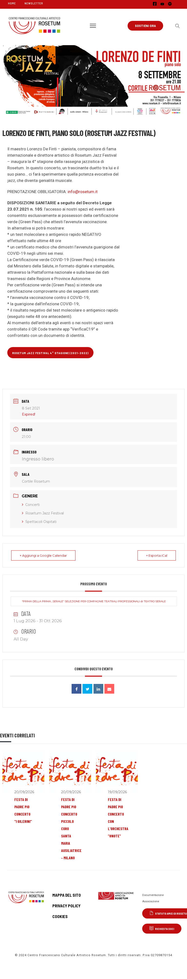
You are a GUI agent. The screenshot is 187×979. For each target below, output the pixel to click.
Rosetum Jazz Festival (44, 513)
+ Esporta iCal (156, 555)
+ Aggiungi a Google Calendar (43, 555)
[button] (176, 26)
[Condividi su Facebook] (76, 689)
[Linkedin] (98, 689)
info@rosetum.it (83, 191)
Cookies (60, 916)
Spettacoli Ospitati (40, 521)
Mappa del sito (66, 895)
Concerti (32, 504)
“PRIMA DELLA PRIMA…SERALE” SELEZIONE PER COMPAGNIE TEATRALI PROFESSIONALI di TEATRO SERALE (94, 601)
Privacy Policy (66, 905)
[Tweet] (87, 689)
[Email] (109, 689)
